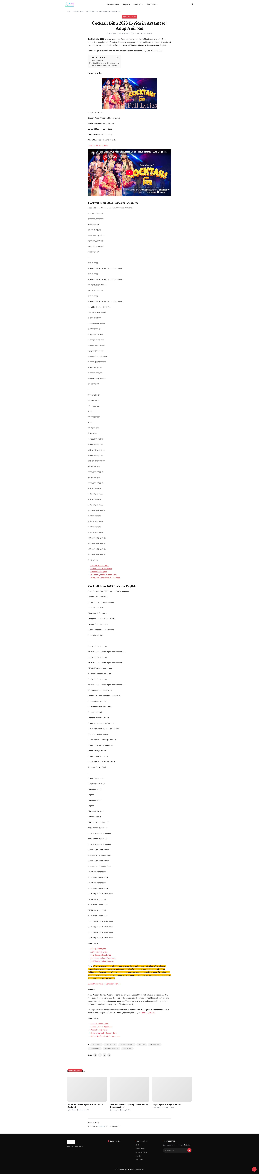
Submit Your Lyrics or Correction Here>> (104, 984)
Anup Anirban (96, 1044)
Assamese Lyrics (113, 4)
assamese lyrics (110, 1044)
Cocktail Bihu (127, 1048)
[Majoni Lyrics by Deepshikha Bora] (172, 1089)
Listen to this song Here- (98, 145)
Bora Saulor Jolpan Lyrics (100, 955)
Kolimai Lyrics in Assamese (101, 568)
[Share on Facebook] (100, 1055)
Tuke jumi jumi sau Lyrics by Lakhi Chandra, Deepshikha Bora (129, 1105)
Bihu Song (142, 1044)
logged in (101, 1126)
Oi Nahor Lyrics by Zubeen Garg (103, 575)
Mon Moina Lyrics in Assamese (103, 958)
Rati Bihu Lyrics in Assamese (102, 961)
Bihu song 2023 (154, 1044)
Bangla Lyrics (138, 4)
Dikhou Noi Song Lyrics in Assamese (105, 578)
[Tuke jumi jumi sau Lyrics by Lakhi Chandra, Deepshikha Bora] (129, 1089)
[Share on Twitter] (95, 1055)
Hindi (137, 1145)
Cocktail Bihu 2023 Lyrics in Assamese (104, 63)
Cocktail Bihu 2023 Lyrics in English (104, 66)
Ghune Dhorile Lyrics (98, 572)
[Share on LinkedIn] (104, 1055)
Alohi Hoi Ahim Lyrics (99, 952)
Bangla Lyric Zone (148, 1013)
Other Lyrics (151, 4)
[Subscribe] (189, 1150)
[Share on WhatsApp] (109, 1055)
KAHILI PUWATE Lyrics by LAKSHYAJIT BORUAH (86, 1105)
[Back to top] (254, 1169)
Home (69, 11)
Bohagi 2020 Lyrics (98, 949)
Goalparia (126, 4)
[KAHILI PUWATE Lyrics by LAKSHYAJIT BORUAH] (87, 1089)
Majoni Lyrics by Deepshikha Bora (167, 1104)
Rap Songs (139, 1159)
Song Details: (98, 60)
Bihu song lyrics (94, 1048)
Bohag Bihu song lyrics (111, 1048)
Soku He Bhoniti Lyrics (99, 565)
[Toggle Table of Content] (117, 57)
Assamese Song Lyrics (126, 1044)
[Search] (192, 4)
